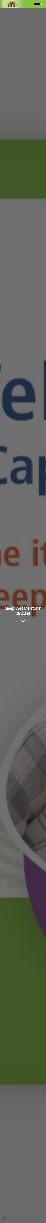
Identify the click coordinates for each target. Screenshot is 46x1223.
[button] (37, 4)
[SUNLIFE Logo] (14, 4)
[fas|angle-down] (23, 621)
